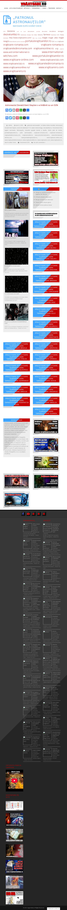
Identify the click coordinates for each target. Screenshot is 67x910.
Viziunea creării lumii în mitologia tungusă (56, 589)
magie (44, 37)
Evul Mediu (34, 34)
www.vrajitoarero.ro (14, 71)
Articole (27, 8)
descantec (44, 31)
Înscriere (51, 8)
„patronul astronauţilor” (33, 125)
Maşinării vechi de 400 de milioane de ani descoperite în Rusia (36, 648)
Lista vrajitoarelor (16, 8)
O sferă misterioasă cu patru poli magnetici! (56, 719)
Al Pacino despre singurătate (43, 197)
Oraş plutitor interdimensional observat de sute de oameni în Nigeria (36, 633)
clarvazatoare (31, 31)
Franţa (62, 35)
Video (44, 8)
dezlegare (61, 31)
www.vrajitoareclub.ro (14, 63)
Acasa (6, 8)
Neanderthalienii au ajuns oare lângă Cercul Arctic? (56, 734)
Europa (29, 35)
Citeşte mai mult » (54, 553)
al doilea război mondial (48, 125)
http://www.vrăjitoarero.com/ (20, 38)
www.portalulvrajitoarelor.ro (48, 55)
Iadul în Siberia (36, 750)
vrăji (56, 48)
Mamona (55, 644)
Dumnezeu (23, 35)
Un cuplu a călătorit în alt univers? (36, 693)
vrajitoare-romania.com (15, 44)
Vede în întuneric (35, 708)
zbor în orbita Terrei (10, 142)
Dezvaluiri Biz (47, 189)
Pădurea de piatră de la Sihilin (35, 662)
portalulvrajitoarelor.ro (38, 41)
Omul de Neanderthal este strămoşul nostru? (56, 544)
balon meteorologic (37, 128)
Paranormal (36, 8)
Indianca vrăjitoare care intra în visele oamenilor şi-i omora (56, 661)
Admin (10, 125)
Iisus (33, 38)
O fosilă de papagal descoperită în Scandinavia (36, 617)
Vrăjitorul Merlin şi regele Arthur (57, 673)
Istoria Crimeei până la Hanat (44, 205)
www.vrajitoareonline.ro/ (16, 67)
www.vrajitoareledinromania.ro (46, 63)
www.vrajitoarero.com (51, 67)
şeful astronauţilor (26, 133)
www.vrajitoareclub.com (52, 59)
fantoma (40, 35)
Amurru (54, 631)
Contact (59, 8)
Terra (56, 41)
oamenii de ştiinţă (21, 41)
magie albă (53, 38)
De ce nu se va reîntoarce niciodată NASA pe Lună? (16, 322)
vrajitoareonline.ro (44, 48)
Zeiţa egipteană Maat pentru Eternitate (56, 603)
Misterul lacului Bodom (10, 238)
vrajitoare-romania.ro (52, 44)
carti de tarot (21, 31)
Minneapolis (20, 130)
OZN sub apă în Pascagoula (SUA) (36, 723)
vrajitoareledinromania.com (17, 48)
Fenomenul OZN (55, 34)
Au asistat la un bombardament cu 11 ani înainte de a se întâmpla (37, 679)
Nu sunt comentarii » (39, 142)
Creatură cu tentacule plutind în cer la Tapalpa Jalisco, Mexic (36, 601)
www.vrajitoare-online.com (18, 59)
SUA (53, 41)
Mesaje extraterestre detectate (44, 199)
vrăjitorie (62, 48)
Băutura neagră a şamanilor (56, 557)
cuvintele (38, 31)
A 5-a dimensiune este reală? (12, 294)
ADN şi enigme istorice (10, 210)
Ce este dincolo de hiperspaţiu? (12, 266)
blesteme (11, 31)
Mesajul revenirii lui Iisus (55, 689)
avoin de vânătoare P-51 (24, 128)
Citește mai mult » (10, 216)
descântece (52, 31)
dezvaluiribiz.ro (11, 34)
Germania (5, 38)
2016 (4, 31)
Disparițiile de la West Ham (36, 737)
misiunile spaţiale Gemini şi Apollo (36, 130)
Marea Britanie (13, 41)
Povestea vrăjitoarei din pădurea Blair (56, 750)
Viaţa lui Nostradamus (56, 572)
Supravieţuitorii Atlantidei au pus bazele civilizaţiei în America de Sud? (56, 528)
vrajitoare (61, 41)
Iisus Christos (38, 38)
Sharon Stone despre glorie (43, 202)
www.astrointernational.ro (16, 52)
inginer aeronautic (10, 130)
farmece (46, 34)
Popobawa (55, 616)
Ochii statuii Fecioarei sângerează (56, 704)
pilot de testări (57, 130)
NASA (49, 130)
